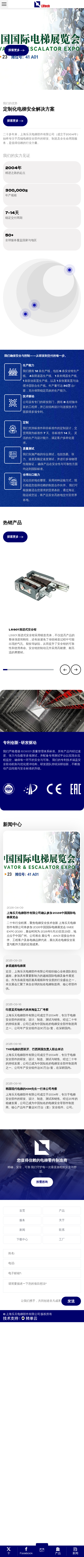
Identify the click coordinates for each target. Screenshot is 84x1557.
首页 (22, 1210)
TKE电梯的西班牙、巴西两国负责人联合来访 (34, 1049)
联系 (62, 1230)
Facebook (26, 1553)
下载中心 (22, 1239)
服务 (22, 1220)
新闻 (22, 1230)
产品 (62, 1210)
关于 (62, 1220)
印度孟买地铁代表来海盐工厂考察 (27, 1009)
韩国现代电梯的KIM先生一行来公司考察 (31, 1089)
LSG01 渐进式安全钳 (22, 629)
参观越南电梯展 (16, 966)
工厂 (62, 1239)
